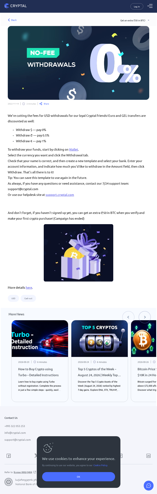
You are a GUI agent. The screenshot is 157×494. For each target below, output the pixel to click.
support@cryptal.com (17, 439)
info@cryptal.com (15, 432)
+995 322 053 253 (14, 426)
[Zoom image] (78, 253)
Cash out (28, 298)
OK (78, 476)
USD (13, 298)
